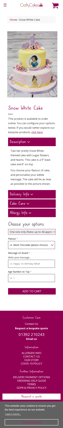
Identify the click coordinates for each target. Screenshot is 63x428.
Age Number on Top (19, 271)
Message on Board (18, 252)
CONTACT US (31, 356)
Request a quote (31, 397)
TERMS (31, 384)
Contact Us (31, 324)
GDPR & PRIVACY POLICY (32, 388)
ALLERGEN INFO (31, 353)
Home (13, 19)
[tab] (32, 142)
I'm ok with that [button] (31, 422)
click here (37, 132)
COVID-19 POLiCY (31, 363)
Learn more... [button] (13, 414)
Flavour (12, 238)
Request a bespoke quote (31, 328)
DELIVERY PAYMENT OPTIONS (31, 377)
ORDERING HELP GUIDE (31, 380)
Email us (31, 339)
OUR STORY (31, 360)
